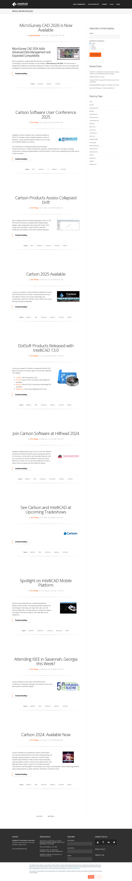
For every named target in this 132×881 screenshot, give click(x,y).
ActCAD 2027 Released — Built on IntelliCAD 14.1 (102, 88)
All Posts (39, 816)
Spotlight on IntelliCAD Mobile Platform (46, 583)
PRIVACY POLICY (100, 849)
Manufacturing (94, 145)
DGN (92, 123)
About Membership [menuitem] (79, 4)
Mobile (67, 630)
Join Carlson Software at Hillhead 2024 (46, 433)
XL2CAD (18, 380)
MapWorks (19, 389)
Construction (52, 479)
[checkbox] (105, 46)
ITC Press (34, 122)
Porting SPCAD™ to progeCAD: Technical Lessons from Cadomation (104, 81)
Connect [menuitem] (104, 4)
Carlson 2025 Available (45, 274)
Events (92, 130)
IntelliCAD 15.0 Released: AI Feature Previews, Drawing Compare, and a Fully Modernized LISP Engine (104, 73)
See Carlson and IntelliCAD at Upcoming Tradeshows (45, 510)
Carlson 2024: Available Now (45, 734)
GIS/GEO (65, 245)
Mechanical (59, 630)
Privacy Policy (76, 868)
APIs (91, 105)
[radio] (105, 43)
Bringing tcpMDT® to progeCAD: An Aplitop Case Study (104, 85)
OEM (92, 161)
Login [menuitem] (118, 4)
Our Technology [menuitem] (93, 4)
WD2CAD (19, 384)
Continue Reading (21, 73)
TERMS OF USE (99, 855)
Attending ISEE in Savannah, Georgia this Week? (45, 661)
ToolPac (18, 378)
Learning (93, 142)
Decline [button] (99, 877)
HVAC (92, 136)
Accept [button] (91, 877)
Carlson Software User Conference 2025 (45, 114)
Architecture (40, 630)
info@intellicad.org (21, 849)
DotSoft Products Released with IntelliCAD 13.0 (46, 348)
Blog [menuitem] (111, 4)
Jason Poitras (34, 35)
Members (49, 84)
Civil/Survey (40, 84)
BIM (92, 111)
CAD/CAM (57, 84)
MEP (91, 155)
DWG (33, 169)
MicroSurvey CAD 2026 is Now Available (45, 27)
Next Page (51, 816)
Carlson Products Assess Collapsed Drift (45, 200)
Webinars (93, 164)
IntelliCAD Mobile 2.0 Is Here (97, 77)
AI (48, 169)
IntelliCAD (28, 317)
